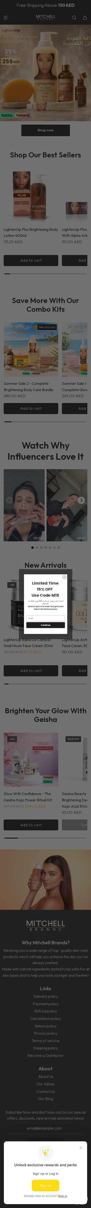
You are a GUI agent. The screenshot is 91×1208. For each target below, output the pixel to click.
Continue (45, 624)
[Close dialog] (64, 577)
